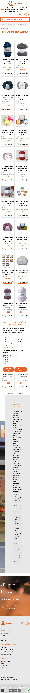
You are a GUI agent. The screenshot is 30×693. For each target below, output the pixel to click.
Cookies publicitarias (11, 360)
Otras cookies (9, 364)
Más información (8, 348)
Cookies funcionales (11, 356)
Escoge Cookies (21, 369)
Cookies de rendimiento (12, 362)
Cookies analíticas (10, 358)
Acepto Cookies (9, 369)
